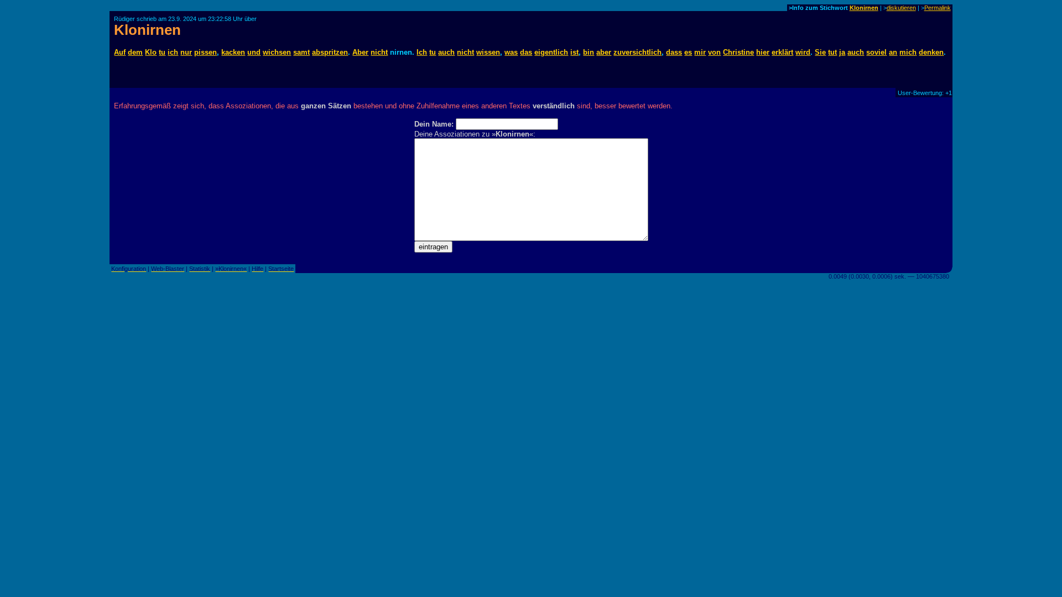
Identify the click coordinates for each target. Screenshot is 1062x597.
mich (908, 52)
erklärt (782, 52)
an (893, 52)
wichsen (277, 52)
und (254, 52)
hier (762, 52)
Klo (151, 52)
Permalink (937, 7)
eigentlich (551, 52)
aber (603, 52)
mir (700, 52)
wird (802, 52)
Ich (422, 52)
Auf (120, 52)
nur (186, 52)
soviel (876, 52)
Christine (738, 52)
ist (574, 52)
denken (931, 52)
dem (135, 52)
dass (674, 52)
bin (588, 52)
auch (446, 52)
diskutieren (901, 7)
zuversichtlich (637, 52)
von (714, 52)
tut (832, 52)
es (688, 52)
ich (173, 52)
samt (301, 52)
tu (162, 52)
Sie (820, 52)
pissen (205, 52)
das (526, 52)
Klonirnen (864, 7)
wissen (488, 52)
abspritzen (330, 52)
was (511, 52)
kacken (233, 52)
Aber (360, 52)
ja (842, 52)
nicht (379, 52)
